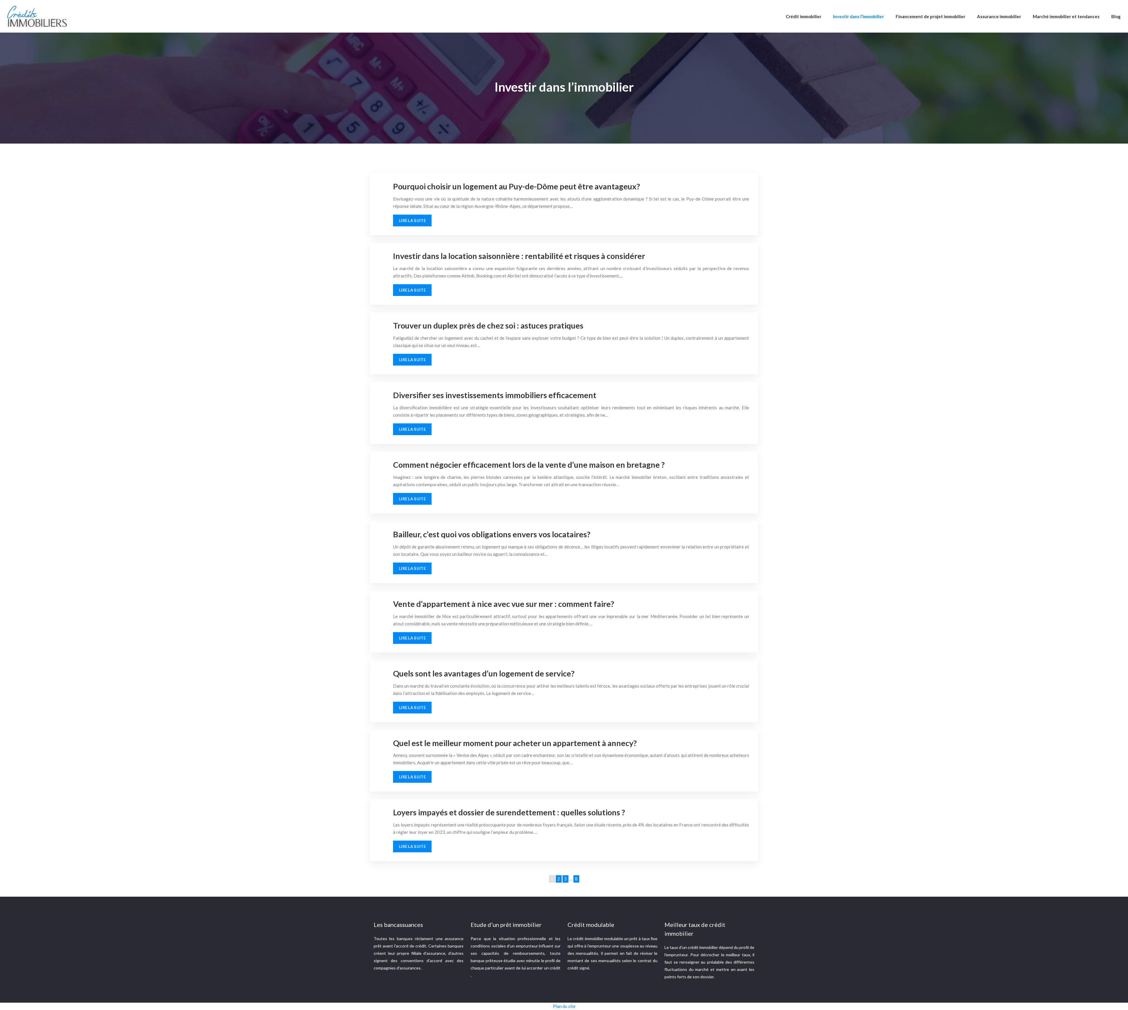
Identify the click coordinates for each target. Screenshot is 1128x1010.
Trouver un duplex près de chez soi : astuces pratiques (488, 325)
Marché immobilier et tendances (1066, 16)
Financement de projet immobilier (930, 16)
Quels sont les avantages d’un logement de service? (484, 673)
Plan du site (564, 1006)
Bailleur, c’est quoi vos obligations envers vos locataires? (491, 534)
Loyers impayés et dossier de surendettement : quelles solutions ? (509, 812)
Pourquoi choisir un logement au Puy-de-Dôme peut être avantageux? (516, 186)
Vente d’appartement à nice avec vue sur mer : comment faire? (503, 604)
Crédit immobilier (803, 16)
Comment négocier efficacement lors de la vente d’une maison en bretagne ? (529, 464)
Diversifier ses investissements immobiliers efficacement (494, 395)
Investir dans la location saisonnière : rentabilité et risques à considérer (519, 256)
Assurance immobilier (999, 16)
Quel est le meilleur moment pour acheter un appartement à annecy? (515, 743)
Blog (1116, 16)
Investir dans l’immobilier (858, 16)
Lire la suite (412, 220)
